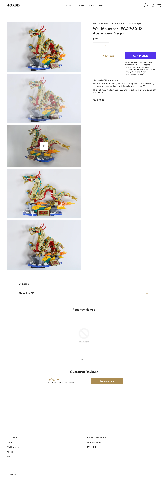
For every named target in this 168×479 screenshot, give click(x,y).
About (10, 451)
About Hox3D (26, 293)
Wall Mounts (13, 447)
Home (95, 23)
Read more (98, 100)
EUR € (11, 474)
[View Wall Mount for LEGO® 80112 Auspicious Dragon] (44, 146)
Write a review (107, 381)
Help (9, 456)
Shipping (23, 283)
